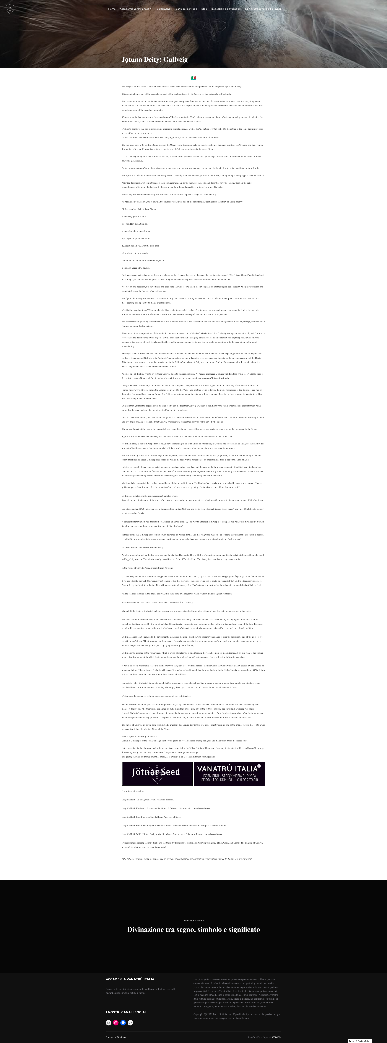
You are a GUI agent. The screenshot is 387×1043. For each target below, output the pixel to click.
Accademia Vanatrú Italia (134, 8)
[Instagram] (116, 1022)
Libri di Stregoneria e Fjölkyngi (263, 8)
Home (112, 8)
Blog (204, 8)
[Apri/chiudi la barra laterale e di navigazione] (381, 9)
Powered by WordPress (116, 1037)
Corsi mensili (164, 8)
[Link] (130, 1022)
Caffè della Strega (186, 8)
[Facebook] (123, 1022)
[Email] (108, 1022)
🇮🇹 (193, 77)
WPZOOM (276, 1037)
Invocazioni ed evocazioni (226, 8)
